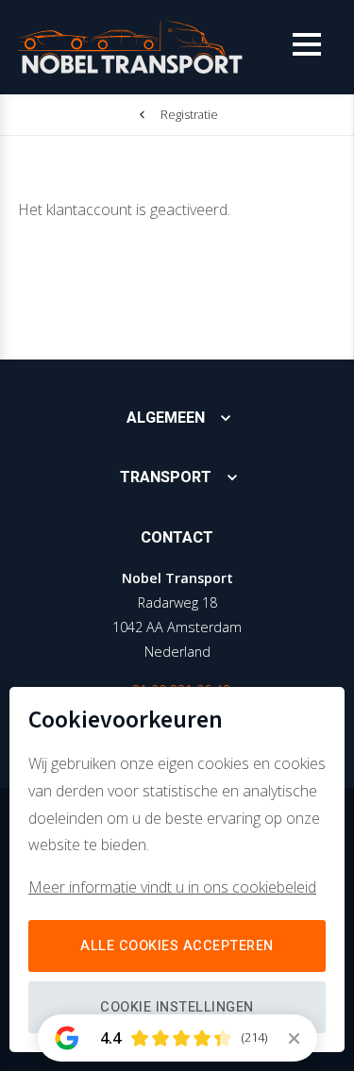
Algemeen (165, 418)
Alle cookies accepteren (177, 946)
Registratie (189, 114)
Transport (165, 477)
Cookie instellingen (177, 1007)
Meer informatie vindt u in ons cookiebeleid (172, 887)
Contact (177, 538)
